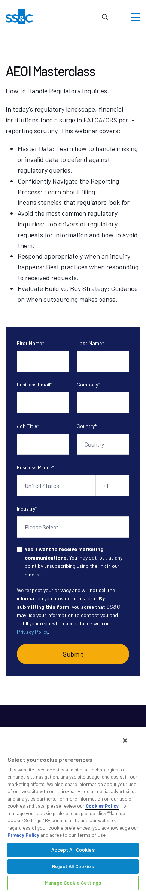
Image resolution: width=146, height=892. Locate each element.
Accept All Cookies (72, 850)
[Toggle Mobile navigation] (135, 16)
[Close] (125, 740)
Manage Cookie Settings (73, 883)
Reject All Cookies (73, 866)
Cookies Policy (102, 806)
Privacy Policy (32, 632)
